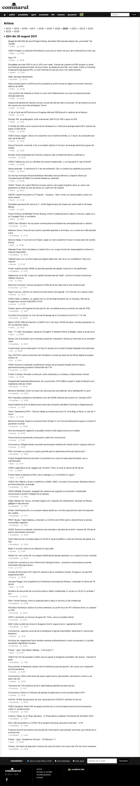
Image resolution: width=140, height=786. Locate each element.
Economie (43, 15)
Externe (61, 15)
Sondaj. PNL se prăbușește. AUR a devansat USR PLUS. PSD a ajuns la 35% (42, 119)
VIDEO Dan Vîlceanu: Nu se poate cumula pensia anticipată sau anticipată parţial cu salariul (50, 223)
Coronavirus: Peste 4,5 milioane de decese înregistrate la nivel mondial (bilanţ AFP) (46, 692)
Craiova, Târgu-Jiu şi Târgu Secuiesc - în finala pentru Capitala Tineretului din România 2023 (50, 716)
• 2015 (15, 28)
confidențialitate (44, 775)
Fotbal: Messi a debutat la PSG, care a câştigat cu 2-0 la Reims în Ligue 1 (41, 475)
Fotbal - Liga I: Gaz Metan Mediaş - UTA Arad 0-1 (30, 650)
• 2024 (88, 28)
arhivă (39, 769)
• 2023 (80, 28)
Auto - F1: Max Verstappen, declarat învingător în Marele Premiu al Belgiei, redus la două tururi (51, 332)
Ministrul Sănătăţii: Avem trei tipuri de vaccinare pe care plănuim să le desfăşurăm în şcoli (49, 391)
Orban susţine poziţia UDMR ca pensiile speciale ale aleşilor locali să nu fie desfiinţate (47, 268)
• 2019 (47, 28)
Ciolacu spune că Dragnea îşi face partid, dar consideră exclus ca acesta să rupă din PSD (49, 308)
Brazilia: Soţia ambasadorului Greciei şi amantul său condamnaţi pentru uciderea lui (46, 155)
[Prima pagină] (5, 14)
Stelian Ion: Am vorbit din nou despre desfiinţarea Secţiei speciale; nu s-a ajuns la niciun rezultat (52, 555)
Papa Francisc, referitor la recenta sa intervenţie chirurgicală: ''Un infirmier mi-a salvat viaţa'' (51, 292)
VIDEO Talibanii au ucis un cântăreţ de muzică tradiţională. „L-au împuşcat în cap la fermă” (49, 162)
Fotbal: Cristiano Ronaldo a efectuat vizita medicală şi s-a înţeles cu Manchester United (48, 374)
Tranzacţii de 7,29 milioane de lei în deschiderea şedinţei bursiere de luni (41, 686)
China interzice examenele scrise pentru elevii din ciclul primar (36, 437)
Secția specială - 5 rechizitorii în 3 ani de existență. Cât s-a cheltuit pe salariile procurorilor (49, 169)
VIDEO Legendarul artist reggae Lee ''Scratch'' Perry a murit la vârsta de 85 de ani (46, 468)
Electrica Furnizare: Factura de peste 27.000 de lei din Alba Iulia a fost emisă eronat (46, 285)
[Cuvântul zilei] (79, 14)
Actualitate (23, 15)
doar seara (79, 761)
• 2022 (72, 28)
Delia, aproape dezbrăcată (20, 77)
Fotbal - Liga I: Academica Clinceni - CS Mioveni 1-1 (32, 739)
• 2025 (6, 31)
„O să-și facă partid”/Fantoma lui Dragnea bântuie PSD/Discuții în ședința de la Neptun (47, 112)
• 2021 (64, 28)
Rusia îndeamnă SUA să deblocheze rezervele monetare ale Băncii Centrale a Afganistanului (50, 404)
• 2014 (6, 28)
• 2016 (23, 28)
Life (52, 15)
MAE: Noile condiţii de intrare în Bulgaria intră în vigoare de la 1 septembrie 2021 (45, 624)
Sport (33, 15)
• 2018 (39, 28)
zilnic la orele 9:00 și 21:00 (40, 761)
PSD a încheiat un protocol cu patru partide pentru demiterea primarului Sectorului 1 (47, 451)
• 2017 (31, 28)
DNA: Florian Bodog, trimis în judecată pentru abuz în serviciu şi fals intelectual (44, 600)
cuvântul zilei (77, 769)
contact (40, 777)
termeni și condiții (44, 772)
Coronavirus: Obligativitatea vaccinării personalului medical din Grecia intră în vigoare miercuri (51, 444)
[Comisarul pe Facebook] (6, 779)
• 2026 (15, 31)
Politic (12, 15)
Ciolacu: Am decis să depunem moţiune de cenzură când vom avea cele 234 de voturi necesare (52, 746)
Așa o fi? (12, 57)
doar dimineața (63, 761)
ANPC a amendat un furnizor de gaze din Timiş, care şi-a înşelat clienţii (41, 617)
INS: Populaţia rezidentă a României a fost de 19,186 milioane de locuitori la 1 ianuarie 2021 (49, 398)
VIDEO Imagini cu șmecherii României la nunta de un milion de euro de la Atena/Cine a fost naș (51, 51)
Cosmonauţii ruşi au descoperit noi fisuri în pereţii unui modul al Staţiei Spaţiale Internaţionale (51, 348)
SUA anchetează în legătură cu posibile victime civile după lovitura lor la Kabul (44, 430)
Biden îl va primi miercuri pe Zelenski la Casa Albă (30, 548)
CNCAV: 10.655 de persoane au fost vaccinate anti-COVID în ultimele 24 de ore (44, 699)
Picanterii (72, 15)
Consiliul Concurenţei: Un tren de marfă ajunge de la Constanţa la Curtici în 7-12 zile (47, 315)
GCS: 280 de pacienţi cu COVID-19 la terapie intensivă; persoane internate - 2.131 (45, 723)
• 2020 (56, 28)
